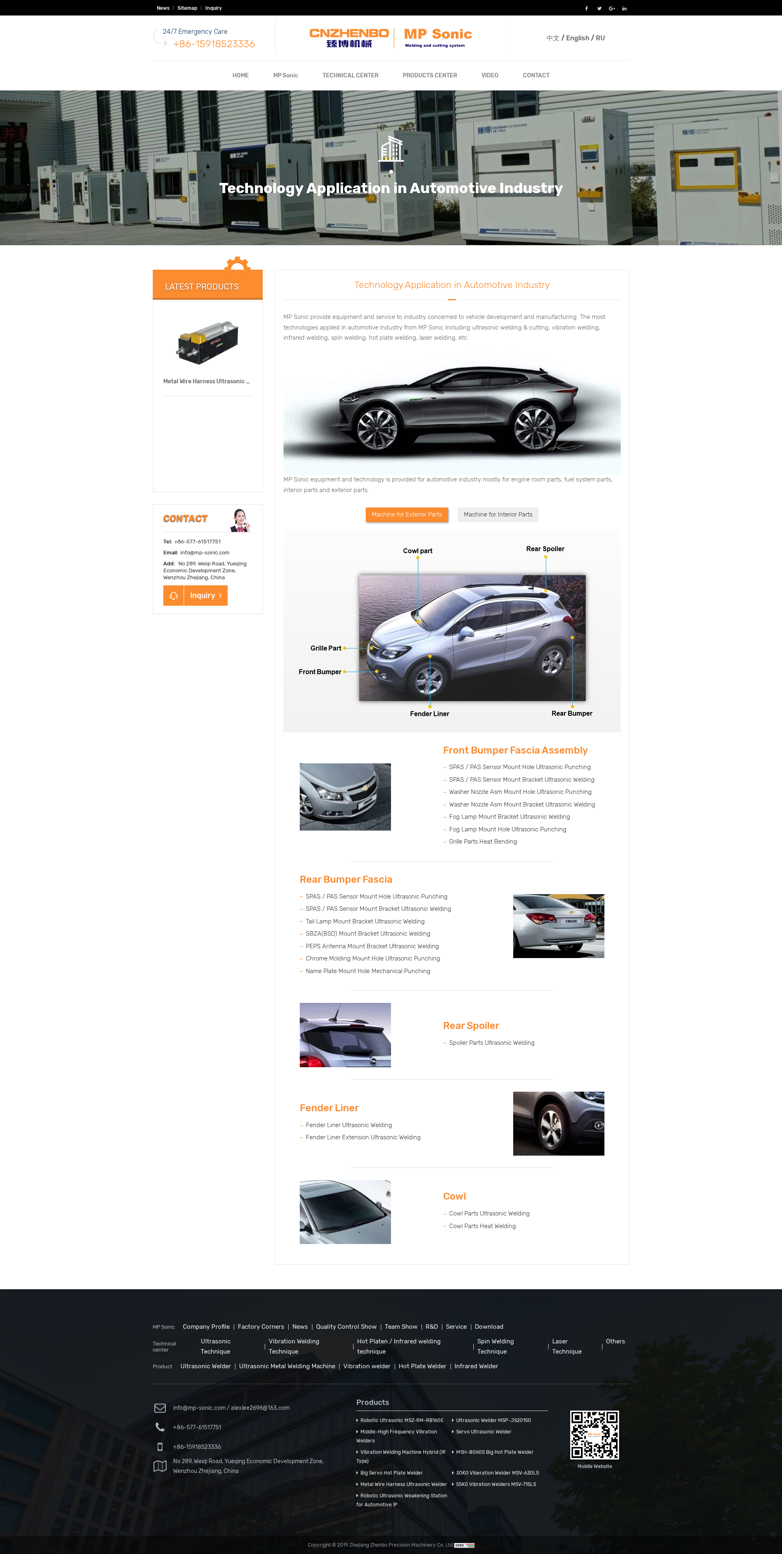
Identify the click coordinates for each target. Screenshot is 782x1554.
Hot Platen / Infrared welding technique (399, 1347)
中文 (553, 38)
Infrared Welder (476, 1366)
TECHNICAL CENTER (350, 75)
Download (489, 1326)
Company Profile (206, 1326)
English (577, 38)
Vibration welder (367, 1366)
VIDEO (490, 75)
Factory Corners (261, 1326)
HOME (241, 75)
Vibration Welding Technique (294, 1347)
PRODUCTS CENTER (430, 75)
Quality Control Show (346, 1326)
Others (615, 1341)
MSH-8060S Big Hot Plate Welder (494, 1452)
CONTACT (536, 75)
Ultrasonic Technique (216, 1347)
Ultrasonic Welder (205, 1366)
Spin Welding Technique (495, 1347)
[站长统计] (464, 1545)
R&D (432, 1326)
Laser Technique (567, 1347)
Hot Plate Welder (422, 1366)
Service (456, 1326)
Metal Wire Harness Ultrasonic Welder (214, 381)
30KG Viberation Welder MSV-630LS (496, 1473)
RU (600, 38)
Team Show (401, 1326)
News (163, 8)
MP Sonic (285, 75)
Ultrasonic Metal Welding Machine (287, 1366)
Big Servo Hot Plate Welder (390, 1473)
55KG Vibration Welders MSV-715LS (495, 1484)
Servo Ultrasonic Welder (483, 1432)
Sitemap (187, 8)
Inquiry (213, 8)
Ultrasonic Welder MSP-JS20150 (492, 1420)
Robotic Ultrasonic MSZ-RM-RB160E (401, 1420)
